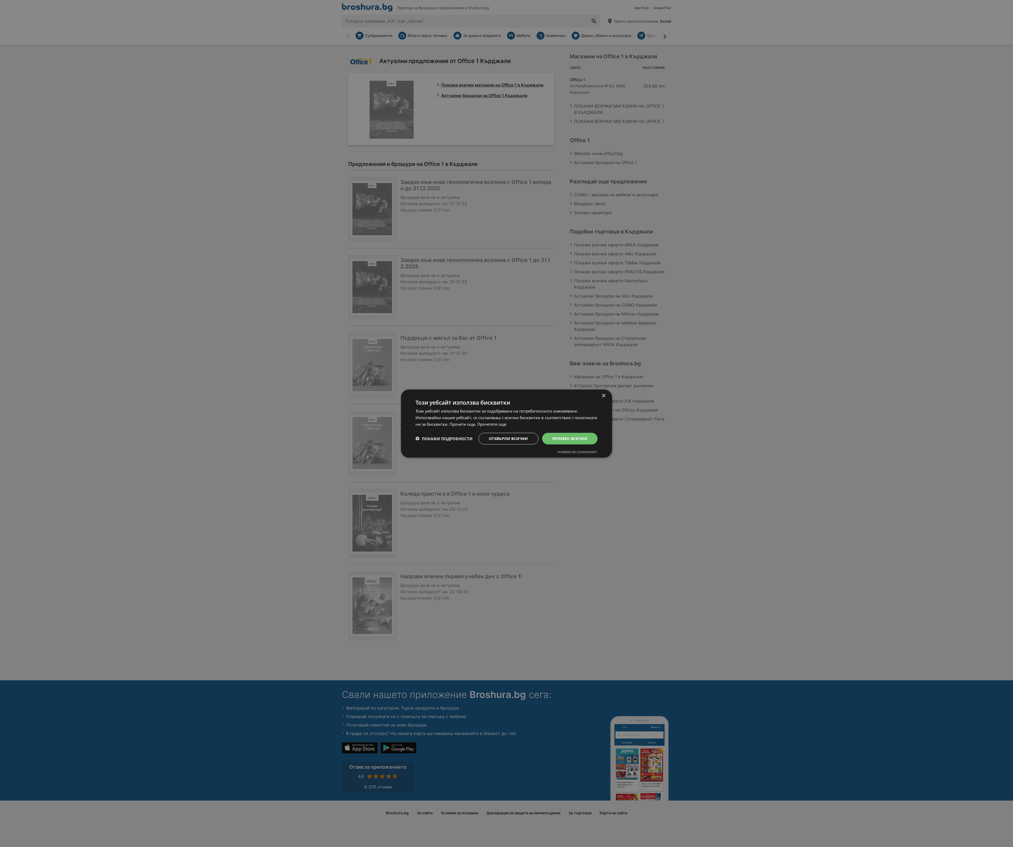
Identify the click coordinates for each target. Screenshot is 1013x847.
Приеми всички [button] (569, 438)
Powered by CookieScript (577, 452)
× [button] (603, 396)
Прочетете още (491, 424)
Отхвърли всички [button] (508, 438)
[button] (443, 438)
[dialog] (506, 423)
